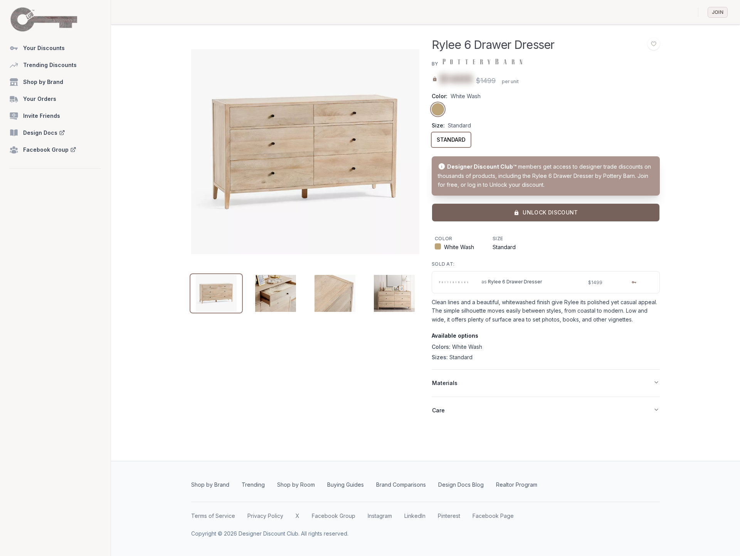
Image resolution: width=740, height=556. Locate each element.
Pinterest (449, 515)
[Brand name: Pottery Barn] (482, 61)
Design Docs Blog (461, 484)
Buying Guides (345, 484)
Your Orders (39, 98)
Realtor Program (516, 484)
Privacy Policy (265, 515)
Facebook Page (493, 515)
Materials (444, 383)
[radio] (438, 109)
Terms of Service (213, 515)
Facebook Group (333, 515)
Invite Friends (41, 115)
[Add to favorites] (654, 44)
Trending (253, 484)
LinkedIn (415, 515)
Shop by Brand (43, 82)
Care (438, 410)
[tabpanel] (305, 152)
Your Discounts (44, 48)
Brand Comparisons (401, 484)
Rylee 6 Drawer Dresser (515, 282)
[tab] (216, 293)
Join (717, 12)
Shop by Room (296, 484)
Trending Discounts (50, 65)
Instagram (380, 515)
